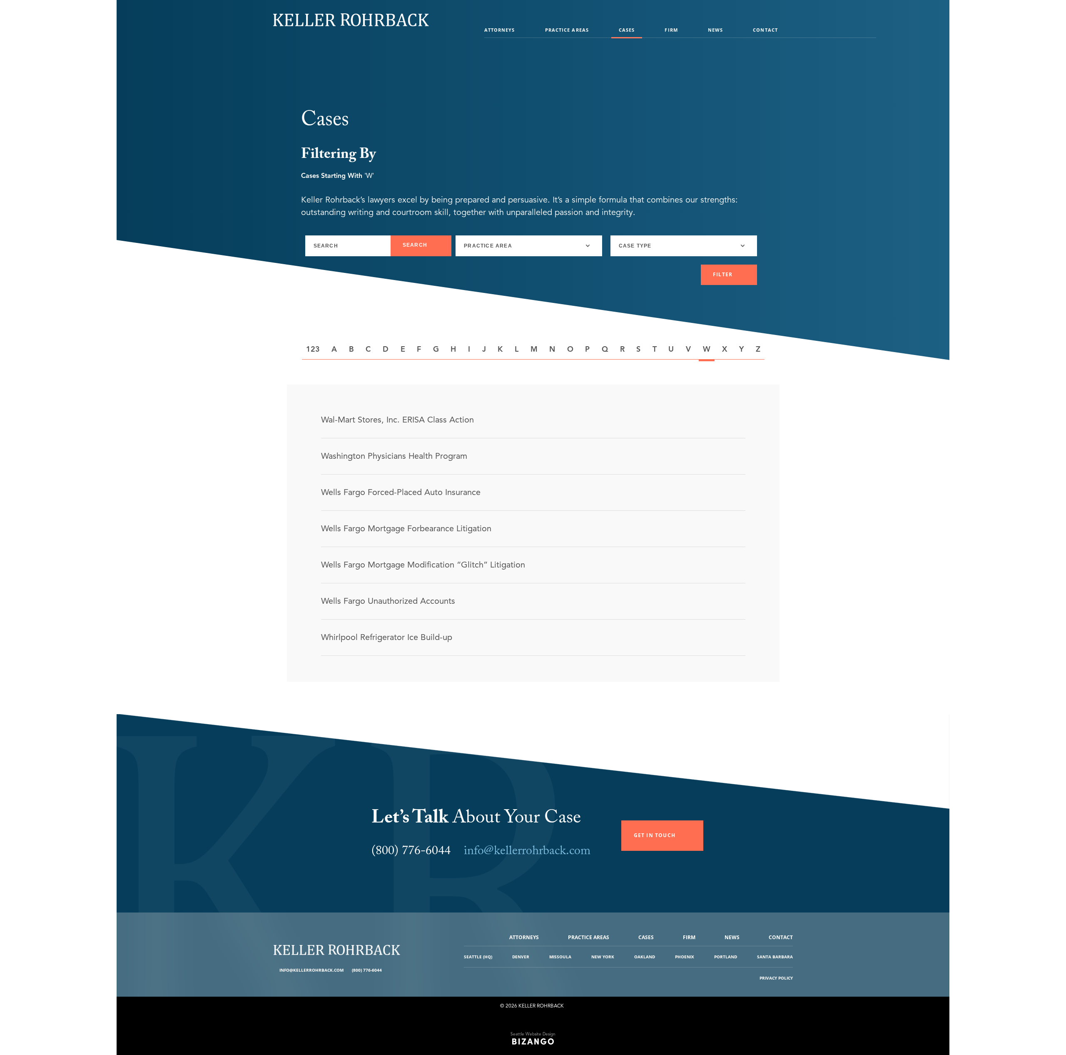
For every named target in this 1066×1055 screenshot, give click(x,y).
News (715, 30)
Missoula (560, 957)
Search (415, 245)
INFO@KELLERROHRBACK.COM (311, 970)
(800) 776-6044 (367, 970)
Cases (627, 30)
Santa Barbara (775, 957)
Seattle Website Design (533, 1034)
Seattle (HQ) (478, 957)
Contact (765, 30)
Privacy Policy (776, 978)
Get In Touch (654, 835)
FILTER (722, 274)
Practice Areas (567, 30)
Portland (725, 957)
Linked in (395, 970)
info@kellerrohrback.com (527, 852)
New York (602, 957)
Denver (520, 957)
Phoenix (684, 957)
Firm (671, 30)
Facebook (389, 970)
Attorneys (499, 30)
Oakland (644, 957)
